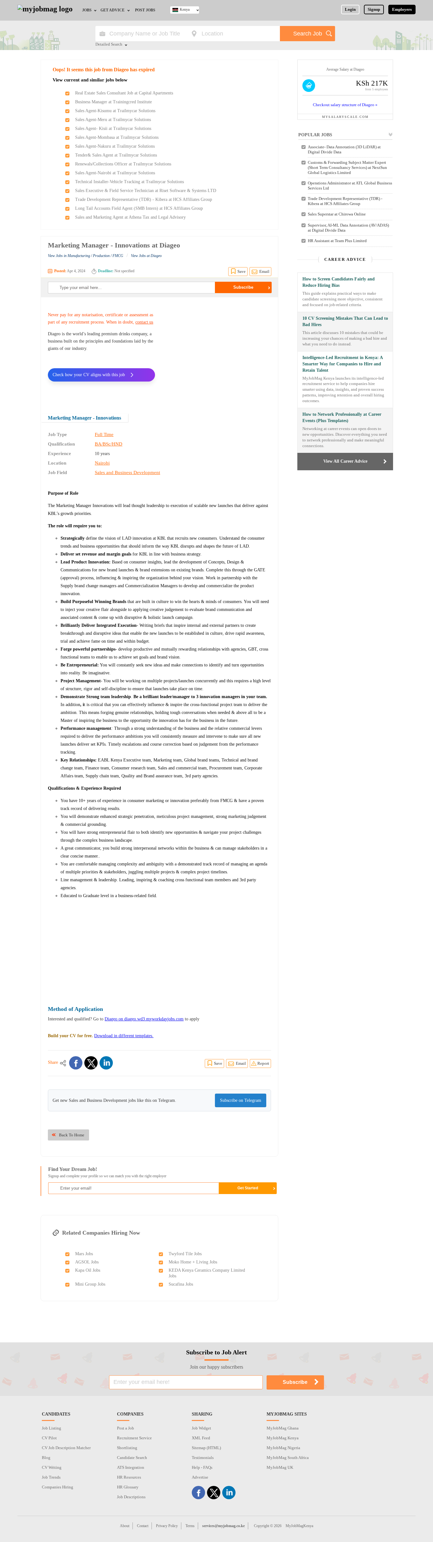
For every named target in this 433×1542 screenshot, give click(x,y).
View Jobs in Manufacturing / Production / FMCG (85, 256)
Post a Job (125, 1428)
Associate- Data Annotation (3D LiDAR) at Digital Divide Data (344, 149)
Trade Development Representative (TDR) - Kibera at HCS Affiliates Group (143, 199)
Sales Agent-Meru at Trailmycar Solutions (113, 119)
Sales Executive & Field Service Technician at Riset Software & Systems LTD (145, 190)
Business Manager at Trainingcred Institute (113, 102)
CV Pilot (49, 1438)
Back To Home (71, 1135)
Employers (402, 9)
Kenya (185, 9)
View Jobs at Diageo (146, 256)
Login (350, 9)
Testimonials (203, 1457)
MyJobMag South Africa (288, 1457)
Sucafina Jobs (181, 1284)
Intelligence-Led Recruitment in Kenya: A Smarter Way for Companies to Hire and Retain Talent (342, 364)
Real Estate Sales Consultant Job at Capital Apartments (124, 93)
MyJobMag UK (280, 1467)
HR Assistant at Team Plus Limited (337, 240)
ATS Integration (130, 1467)
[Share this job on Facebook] (75, 1063)
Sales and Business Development (127, 472)
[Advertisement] (218, 351)
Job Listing (51, 1428)
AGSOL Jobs (87, 1262)
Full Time (104, 434)
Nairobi (102, 463)
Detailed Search (108, 45)
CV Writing (51, 1467)
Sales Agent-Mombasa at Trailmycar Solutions (116, 137)
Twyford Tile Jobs (185, 1253)
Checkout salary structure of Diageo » (345, 104)
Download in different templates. (123, 1035)
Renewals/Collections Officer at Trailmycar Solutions (123, 164)
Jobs (87, 10)
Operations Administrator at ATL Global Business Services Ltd (350, 185)
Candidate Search (132, 1457)
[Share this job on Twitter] (91, 1063)
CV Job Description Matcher (66, 1447)
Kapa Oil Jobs (87, 1270)
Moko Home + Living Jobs (193, 1262)
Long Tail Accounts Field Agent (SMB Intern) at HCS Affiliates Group (139, 208)
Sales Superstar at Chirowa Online (337, 214)
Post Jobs (145, 10)
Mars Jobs (84, 1253)
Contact (142, 1526)
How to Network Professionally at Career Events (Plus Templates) (341, 417)
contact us (144, 322)
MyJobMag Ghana (283, 1428)
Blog (46, 1457)
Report (263, 1063)
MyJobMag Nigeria (283, 1447)
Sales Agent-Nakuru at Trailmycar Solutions (115, 146)
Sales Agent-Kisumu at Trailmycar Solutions (115, 110)
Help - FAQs (202, 1467)
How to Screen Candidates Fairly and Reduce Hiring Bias (338, 282)
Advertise (200, 1477)
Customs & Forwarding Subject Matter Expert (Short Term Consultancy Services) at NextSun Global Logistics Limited (347, 167)
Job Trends (51, 1477)
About (124, 1526)
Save (241, 271)
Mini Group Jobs (90, 1284)
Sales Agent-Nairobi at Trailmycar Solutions (115, 172)
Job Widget (201, 1428)
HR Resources (129, 1477)
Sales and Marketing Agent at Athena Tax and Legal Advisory (130, 217)
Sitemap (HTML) (206, 1447)
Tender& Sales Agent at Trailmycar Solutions (116, 155)
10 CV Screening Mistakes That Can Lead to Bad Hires (345, 321)
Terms (190, 1526)
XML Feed (201, 1438)
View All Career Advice (345, 461)
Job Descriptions (131, 1496)
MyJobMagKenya (299, 1526)
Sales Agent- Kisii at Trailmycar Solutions (113, 128)
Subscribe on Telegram (240, 1100)
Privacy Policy (167, 1526)
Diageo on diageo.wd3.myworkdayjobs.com (144, 1019)
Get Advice (112, 10)
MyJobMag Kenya (283, 1438)
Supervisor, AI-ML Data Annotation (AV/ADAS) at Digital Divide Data (348, 228)
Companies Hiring (57, 1487)
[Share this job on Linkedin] (106, 1063)
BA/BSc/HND (108, 444)
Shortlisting (127, 1447)
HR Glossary (128, 1487)
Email (264, 271)
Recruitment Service (134, 1438)
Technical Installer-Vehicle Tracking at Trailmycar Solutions (129, 181)
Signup (374, 9)
